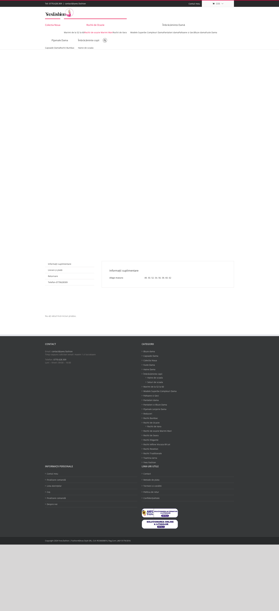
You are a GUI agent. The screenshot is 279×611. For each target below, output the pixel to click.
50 (149, 277)
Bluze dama (149, 351)
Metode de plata (151, 479)
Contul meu (52, 473)
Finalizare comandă (56, 479)
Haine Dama (149, 369)
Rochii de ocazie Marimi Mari (157, 431)
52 (152, 277)
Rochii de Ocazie (151, 422)
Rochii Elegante (150, 440)
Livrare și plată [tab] (55, 270)
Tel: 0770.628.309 (53, 3)
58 (163, 277)
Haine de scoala (155, 377)
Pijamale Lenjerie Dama (154, 409)
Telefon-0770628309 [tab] (58, 282)
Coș (48, 492)
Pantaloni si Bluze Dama (155, 404)
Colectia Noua (150, 360)
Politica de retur (151, 492)
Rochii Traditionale (152, 453)
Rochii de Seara (151, 435)
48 (145, 277)
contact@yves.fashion (75, 3)
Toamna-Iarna (150, 458)
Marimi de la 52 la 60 (153, 386)
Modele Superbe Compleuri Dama (160, 391)
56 (159, 277)
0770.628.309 (59, 359)
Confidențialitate (151, 498)
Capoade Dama (150, 356)
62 (170, 277)
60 (166, 277)
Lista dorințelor (54, 486)
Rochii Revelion (150, 449)
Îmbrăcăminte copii (152, 374)
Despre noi (52, 504)
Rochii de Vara (154, 426)
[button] (105, 40)
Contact (147, 473)
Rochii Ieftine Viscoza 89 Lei (156, 444)
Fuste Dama (149, 365)
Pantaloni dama (151, 400)
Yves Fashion (149, 462)
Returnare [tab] (53, 276)
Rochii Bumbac (150, 418)
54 (156, 277)
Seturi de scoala (155, 382)
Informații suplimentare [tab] (59, 264)
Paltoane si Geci (151, 395)
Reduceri (147, 413)
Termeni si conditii (152, 486)
